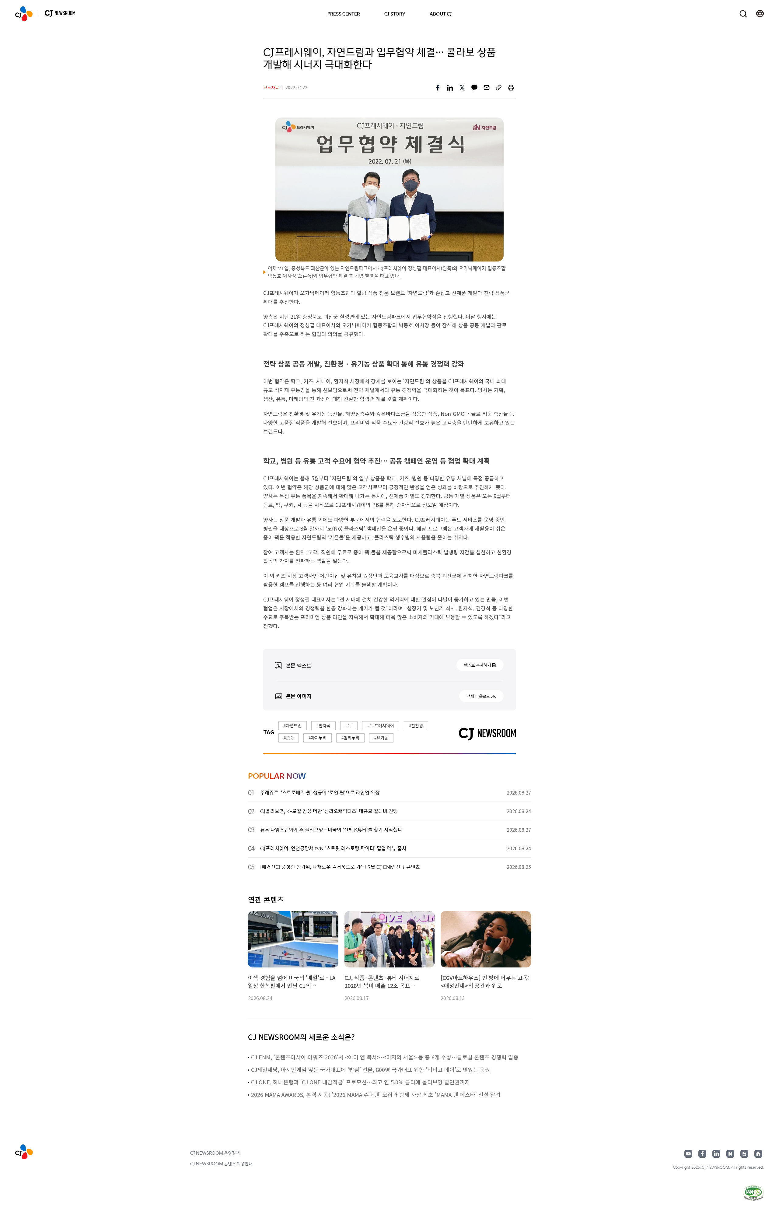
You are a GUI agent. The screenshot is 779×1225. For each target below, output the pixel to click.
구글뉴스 (744, 1153)
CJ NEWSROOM (24, 13)
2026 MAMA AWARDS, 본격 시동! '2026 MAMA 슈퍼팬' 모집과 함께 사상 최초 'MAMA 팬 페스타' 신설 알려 (376, 1094)
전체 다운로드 (478, 696)
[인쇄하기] (511, 88)
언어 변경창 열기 (760, 14)
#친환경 (416, 725)
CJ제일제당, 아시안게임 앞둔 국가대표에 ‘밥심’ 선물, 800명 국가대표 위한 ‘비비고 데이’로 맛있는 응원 (370, 1069)
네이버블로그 (730, 1153)
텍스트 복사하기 (477, 665)
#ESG (289, 738)
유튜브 (688, 1153)
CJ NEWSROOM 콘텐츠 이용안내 (221, 1163)
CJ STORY (394, 14)
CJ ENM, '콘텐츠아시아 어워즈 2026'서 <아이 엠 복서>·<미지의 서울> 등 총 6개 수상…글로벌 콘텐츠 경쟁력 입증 (385, 1057)
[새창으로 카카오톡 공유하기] (474, 88)
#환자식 (323, 725)
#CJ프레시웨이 (380, 725)
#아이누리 (318, 738)
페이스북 (702, 1153)
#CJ (348, 725)
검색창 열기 (743, 14)
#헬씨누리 (350, 738)
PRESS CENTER (343, 14)
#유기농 (381, 738)
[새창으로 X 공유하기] (462, 88)
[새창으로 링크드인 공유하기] (450, 88)
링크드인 (716, 1153)
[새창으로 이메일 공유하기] (486, 88)
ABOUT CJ (441, 14)
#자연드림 (293, 725)
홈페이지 (758, 1153)
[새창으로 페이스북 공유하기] (438, 88)
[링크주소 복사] (499, 88)
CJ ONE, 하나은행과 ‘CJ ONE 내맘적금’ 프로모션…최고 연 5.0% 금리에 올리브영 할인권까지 (360, 1082)
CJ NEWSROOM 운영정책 (215, 1153)
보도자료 (271, 87)
